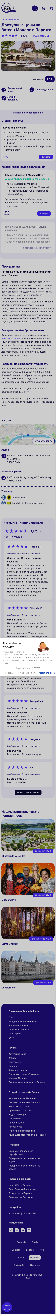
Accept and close (47, 672)
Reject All (9, 672)
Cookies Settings (28, 672)
